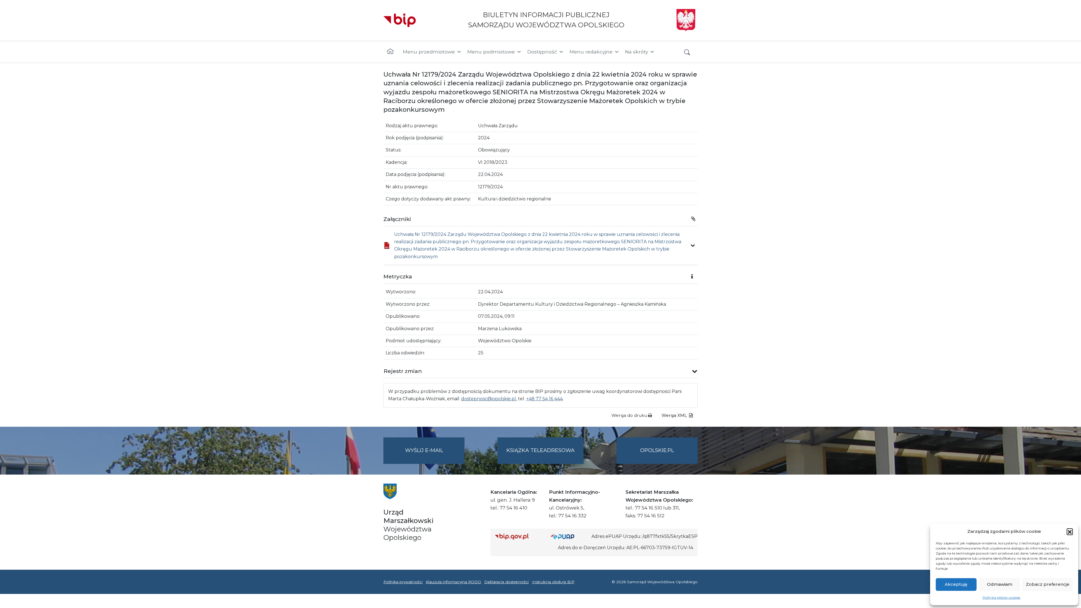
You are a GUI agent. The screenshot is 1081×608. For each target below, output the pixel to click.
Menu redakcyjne (591, 52)
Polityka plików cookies (1001, 597)
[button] (1070, 531)
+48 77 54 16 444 (544, 398)
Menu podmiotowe (491, 52)
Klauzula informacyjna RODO (453, 582)
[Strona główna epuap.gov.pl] (569, 536)
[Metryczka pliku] (693, 245)
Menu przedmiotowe (429, 52)
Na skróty (636, 52)
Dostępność (542, 52)
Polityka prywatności (403, 582)
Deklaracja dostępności (506, 582)
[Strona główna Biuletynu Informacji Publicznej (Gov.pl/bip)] (518, 536)
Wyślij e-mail (434, 455)
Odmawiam (999, 584)
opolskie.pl (657, 450)
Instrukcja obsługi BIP (553, 582)
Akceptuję (956, 584)
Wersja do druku (629, 415)
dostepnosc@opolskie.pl (488, 398)
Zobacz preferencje (1047, 584)
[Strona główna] (390, 51)
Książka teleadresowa (540, 450)
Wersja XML (675, 415)
